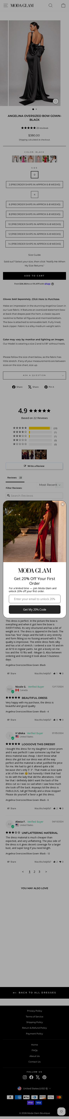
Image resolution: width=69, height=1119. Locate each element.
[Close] (63, 504)
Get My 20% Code (34, 609)
